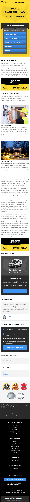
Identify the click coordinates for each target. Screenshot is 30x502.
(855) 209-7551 (20, 2)
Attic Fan (15, 441)
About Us (15, 425)
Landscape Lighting (15, 450)
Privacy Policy (18, 416)
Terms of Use (11, 416)
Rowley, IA (5, 372)
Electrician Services (15, 444)
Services (15, 427)
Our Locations (15, 429)
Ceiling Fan (15, 443)
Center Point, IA (6, 374)
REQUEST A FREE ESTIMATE (15, 291)
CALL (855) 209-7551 (15, 348)
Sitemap (15, 433)
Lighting (15, 452)
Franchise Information (15, 431)
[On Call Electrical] (4, 2)
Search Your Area (15, 460)
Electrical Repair (15, 446)
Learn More (4, 138)
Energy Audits (15, 448)
